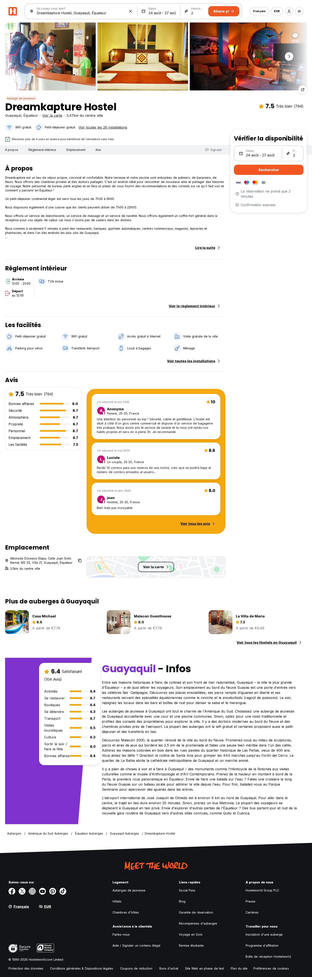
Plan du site (239, 968)
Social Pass (187, 890)
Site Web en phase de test (204, 968)
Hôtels (117, 901)
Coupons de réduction (136, 968)
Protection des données (25, 968)
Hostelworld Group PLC (262, 890)
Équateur (30, 115)
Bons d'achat (168, 968)
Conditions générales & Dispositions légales (81, 968)
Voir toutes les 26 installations (103, 127)
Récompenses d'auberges (198, 923)
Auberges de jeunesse (128, 890)
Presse (251, 901)
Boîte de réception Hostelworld (268, 956)
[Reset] (130, 11)
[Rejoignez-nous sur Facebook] (11, 891)
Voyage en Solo (190, 934)
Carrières (252, 912)
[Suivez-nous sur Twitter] (22, 891)
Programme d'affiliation (262, 945)
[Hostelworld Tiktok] (62, 891)
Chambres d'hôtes (125, 912)
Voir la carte (52, 115)
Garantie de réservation (196, 912)
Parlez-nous (121, 934)
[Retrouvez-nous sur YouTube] (42, 891)
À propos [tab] (11, 150)
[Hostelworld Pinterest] (52, 891)
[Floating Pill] (289, 56)
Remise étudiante (191, 945)
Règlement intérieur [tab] (42, 150)
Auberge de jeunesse (21, 98)
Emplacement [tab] (75, 150)
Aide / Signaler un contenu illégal (136, 945)
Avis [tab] (98, 150)
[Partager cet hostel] (302, 89)
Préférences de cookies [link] (271, 968)
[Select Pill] (289, 11)
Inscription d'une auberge (264, 934)
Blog (182, 901)
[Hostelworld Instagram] (32, 891)
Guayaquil (13, 115)
